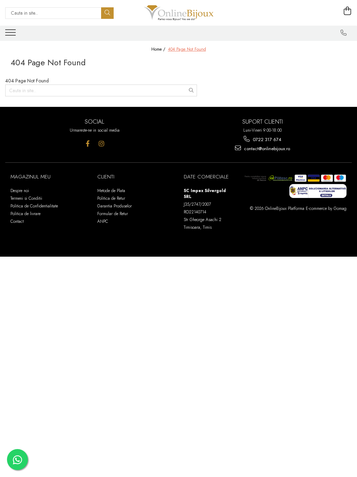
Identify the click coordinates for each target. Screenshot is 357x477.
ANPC (102, 221)
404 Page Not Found (187, 49)
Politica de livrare (25, 214)
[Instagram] (101, 144)
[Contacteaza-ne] (344, 33)
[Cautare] (107, 13)
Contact (17, 221)
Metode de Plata (111, 191)
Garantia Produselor (114, 206)
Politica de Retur (111, 198)
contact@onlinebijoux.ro (266, 148)
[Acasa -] (178, 13)
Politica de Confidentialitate (34, 206)
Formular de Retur (112, 214)
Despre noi (19, 191)
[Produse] (11, 34)
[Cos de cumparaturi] (347, 11)
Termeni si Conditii (26, 198)
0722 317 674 (266, 139)
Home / (159, 49)
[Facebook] (88, 144)
